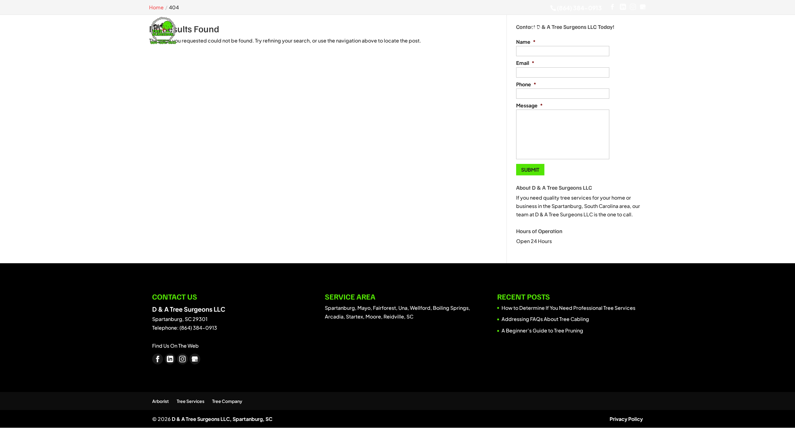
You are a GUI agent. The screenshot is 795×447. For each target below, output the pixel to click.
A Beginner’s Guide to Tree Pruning (542, 330)
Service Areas (484, 30)
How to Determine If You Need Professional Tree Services (568, 308)
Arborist (160, 401)
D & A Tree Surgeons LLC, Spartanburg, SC (222, 419)
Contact (562, 32)
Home (256, 32)
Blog (514, 32)
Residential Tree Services (396, 30)
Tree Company (227, 401)
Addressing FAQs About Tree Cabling (545, 319)
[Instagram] (633, 7)
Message (529, 105)
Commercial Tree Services (310, 30)
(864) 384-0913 (579, 7)
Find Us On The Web (175, 345)
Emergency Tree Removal (356, 30)
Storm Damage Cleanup (443, 30)
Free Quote (536, 30)
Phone (526, 84)
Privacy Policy (626, 419)
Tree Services (190, 401)
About (278, 32)
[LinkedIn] (623, 7)
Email (525, 63)
